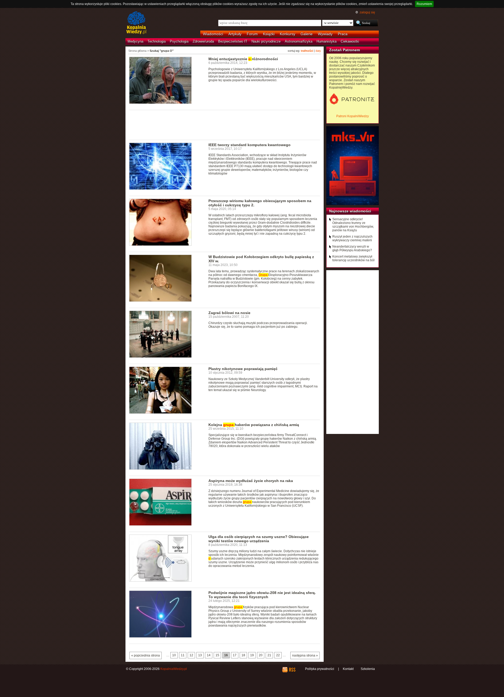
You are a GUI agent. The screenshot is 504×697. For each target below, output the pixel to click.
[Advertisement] (224, 124)
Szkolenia (368, 669)
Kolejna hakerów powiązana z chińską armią (253, 425)
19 (252, 655)
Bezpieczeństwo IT (232, 41)
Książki (269, 34)
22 (278, 655)
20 (260, 655)
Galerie (307, 34)
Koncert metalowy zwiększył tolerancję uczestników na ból (353, 258)
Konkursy (287, 34)
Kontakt (348, 669)
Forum (252, 34)
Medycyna (135, 41)
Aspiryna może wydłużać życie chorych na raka (250, 481)
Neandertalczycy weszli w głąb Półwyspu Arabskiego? (352, 248)
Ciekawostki (350, 41)
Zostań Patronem (344, 50)
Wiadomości (213, 34)
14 (209, 655)
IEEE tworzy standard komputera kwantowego (249, 145)
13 (200, 655)
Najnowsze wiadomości (350, 211)
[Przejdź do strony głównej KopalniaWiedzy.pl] (136, 23)
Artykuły (235, 34)
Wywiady (325, 34)
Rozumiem (424, 4)
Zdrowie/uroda (203, 41)
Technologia (157, 41)
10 (174, 655)
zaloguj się (367, 12)
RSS (292, 669)
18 (243, 655)
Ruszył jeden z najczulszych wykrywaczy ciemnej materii (352, 238)
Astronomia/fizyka (298, 41)
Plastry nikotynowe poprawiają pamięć (242, 369)
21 (269, 655)
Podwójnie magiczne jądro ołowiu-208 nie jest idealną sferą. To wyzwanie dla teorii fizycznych (262, 595)
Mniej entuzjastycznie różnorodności (243, 59)
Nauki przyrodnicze (266, 41)
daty (318, 50)
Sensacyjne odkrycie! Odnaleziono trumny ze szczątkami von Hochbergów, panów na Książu (353, 224)
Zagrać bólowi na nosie (229, 313)
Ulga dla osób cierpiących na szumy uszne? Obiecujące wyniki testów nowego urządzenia (258, 539)
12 (191, 655)
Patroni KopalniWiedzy (352, 116)
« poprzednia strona (145, 655)
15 (217, 655)
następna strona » (305, 655)
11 (183, 655)
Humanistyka (327, 41)
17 (235, 655)
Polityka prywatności (319, 669)
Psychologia (179, 41)
